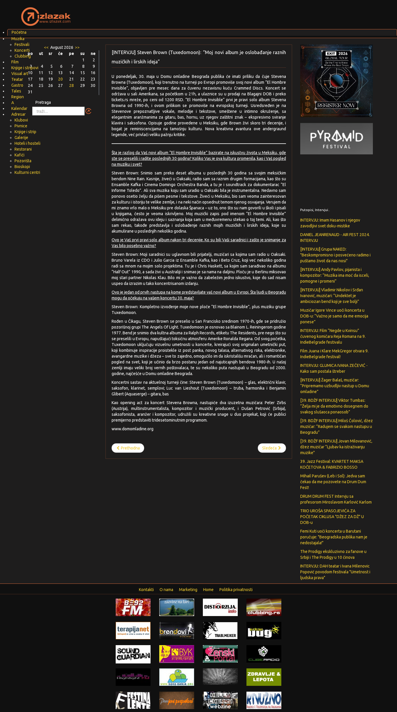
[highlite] (133, 676)
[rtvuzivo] (263, 700)
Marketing (188, 589)
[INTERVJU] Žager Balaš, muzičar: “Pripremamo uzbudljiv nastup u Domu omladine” (334, 386)
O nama (166, 589)
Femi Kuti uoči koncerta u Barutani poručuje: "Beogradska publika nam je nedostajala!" (333, 537)
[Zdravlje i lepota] (263, 676)
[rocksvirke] (220, 676)
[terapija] (133, 630)
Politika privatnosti (236, 589)
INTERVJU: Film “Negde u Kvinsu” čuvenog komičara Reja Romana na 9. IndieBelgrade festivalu (333, 336)
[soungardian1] (133, 654)
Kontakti (146, 589)
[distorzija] (220, 607)
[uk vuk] (176, 653)
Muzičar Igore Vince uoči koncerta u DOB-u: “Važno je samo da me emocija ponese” (334, 316)
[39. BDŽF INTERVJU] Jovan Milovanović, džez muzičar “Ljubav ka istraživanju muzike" (336, 447)
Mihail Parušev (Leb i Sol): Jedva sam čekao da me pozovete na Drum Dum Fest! (333, 482)
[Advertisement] (267, 13)
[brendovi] (176, 630)
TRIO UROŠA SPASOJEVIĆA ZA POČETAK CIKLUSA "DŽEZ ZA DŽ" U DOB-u (332, 516)
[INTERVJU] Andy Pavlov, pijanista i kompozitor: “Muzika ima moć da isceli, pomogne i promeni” (334, 275)
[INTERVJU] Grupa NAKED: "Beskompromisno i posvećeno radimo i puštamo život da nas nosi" (335, 255)
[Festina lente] (133, 700)
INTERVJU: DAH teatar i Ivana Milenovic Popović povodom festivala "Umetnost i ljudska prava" (335, 572)
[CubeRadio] (263, 653)
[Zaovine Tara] (176, 607)
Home (208, 589)
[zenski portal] (220, 653)
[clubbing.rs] (263, 607)
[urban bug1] (263, 630)
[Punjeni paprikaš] (176, 700)
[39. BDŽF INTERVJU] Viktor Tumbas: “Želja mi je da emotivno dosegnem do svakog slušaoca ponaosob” (334, 406)
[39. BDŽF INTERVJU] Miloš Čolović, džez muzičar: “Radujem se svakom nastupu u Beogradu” (336, 426)
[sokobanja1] (176, 676)
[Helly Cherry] (220, 700)
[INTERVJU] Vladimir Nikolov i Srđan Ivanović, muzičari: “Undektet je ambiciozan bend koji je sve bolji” (331, 296)
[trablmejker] (220, 630)
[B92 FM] (133, 607)
